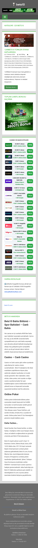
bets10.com (8, 305)
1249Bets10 (7, 56)
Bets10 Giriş (7, 63)
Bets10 (14, 61)
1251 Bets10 (7, 58)
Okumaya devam (10, 87)
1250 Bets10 (22, 56)
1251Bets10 (15, 58)
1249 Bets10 (15, 56)
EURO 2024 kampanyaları (15, 67)
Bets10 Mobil (15, 63)
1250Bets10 (30, 56)
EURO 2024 (7, 65)
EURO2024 (25, 67)
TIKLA (30, 151)
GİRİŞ (30, 145)
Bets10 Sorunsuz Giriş (25, 63)
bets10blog (22, 54)
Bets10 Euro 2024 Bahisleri (23, 61)
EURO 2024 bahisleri (16, 65)
